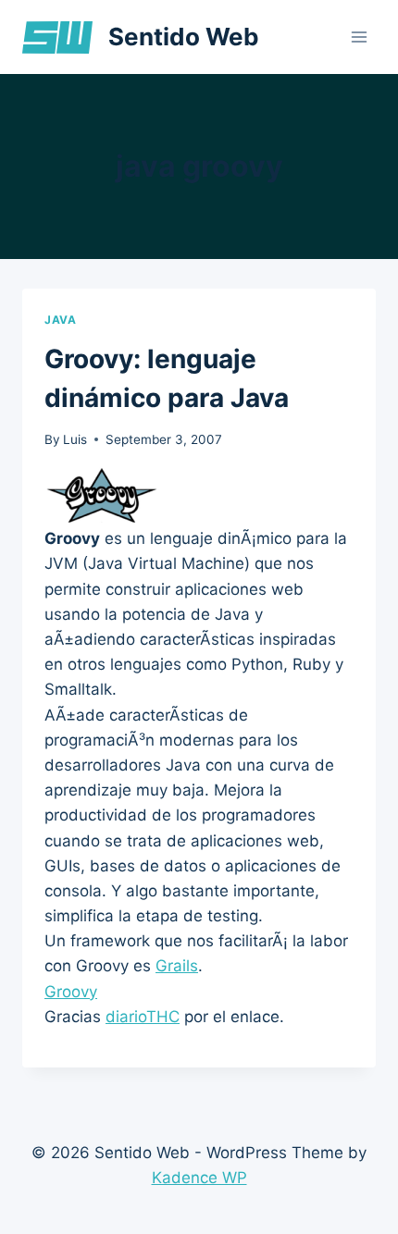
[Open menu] (359, 36)
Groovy (70, 991)
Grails (176, 965)
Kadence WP (199, 1177)
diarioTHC (143, 1016)
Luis (75, 439)
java (60, 320)
